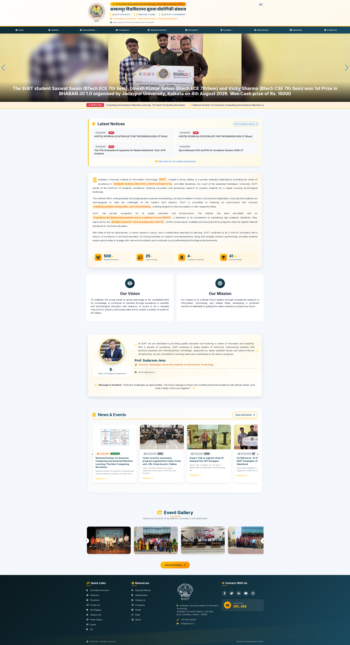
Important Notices (143, 590)
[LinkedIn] (238, 593)
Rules (137, 615)
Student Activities (158, 30)
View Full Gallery (173, 565)
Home (21, 30)
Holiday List (140, 600)
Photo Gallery (96, 620)
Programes (140, 605)
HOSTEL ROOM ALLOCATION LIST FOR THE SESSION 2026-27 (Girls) (130, 136)
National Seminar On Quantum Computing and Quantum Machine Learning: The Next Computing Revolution (181, 105)
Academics (124, 30)
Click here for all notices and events (177, 161)
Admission (297, 30)
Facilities (227, 30)
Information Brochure (99, 590)
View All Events (243, 415)
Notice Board (263, 30)
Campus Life (95, 615)
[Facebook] (224, 593)
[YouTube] (246, 593)
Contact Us (332, 30)
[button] (165, 99)
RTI (91, 629)
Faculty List (95, 605)
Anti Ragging (95, 610)
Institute (55, 30)
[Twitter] (231, 593)
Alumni (138, 620)
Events (93, 625)
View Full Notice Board (244, 124)
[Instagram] (253, 593)
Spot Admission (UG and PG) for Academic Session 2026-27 (211, 150)
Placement (193, 30)
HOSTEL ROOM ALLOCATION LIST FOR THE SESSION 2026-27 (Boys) (215, 136)
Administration (89, 30)
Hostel (138, 610)
